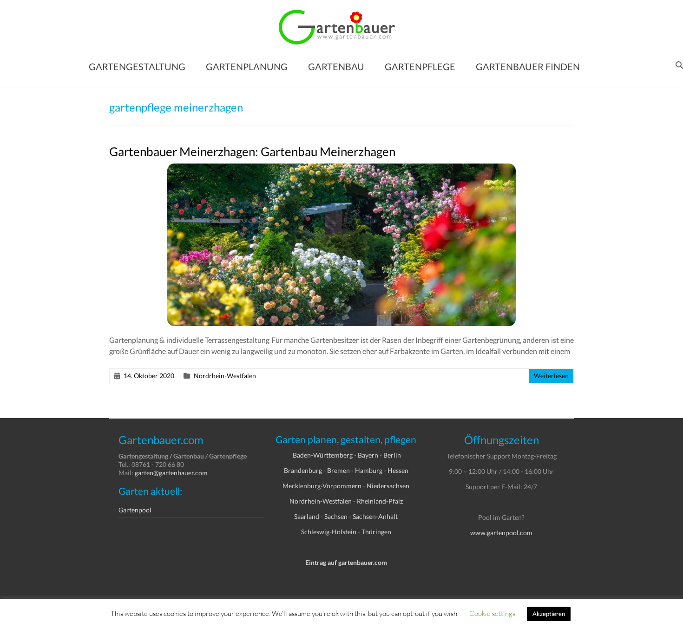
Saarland (306, 516)
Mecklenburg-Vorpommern (321, 486)
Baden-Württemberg (323, 455)
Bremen (338, 470)
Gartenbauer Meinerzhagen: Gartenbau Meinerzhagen (252, 151)
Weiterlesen (551, 376)
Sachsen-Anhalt (375, 516)
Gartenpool (134, 510)
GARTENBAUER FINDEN (528, 66)
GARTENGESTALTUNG (137, 66)
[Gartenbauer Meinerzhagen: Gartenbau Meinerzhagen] (341, 168)
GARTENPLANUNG (247, 66)
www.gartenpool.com (501, 533)
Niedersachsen (388, 486)
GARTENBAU (336, 66)
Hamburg (368, 470)
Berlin (392, 455)
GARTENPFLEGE (420, 66)
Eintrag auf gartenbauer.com (346, 562)
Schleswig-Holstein (328, 532)
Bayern (368, 455)
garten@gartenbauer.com (171, 473)
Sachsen (336, 516)
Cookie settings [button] (492, 613)
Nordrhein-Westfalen (225, 376)
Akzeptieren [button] (548, 613)
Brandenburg (303, 470)
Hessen (397, 470)
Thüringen (376, 532)
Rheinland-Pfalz (380, 501)
